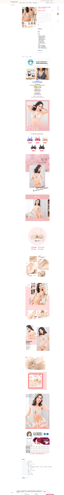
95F (38, 20)
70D (38, 15)
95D (49, 15)
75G (45, 20)
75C (41, 13)
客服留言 (36, 493)
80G (48, 20)
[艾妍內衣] (14, 2)
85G (50, 20)
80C (43, 13)
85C (45, 13)
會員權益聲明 (36, 494)
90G (38, 22)
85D (45, 15)
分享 (39, 52)
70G (43, 20)
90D (47, 15)
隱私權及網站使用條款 (27, 494)
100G (43, 22)
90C (47, 13)
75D (41, 15)
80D (43, 15)
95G (41, 22)
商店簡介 (26, 493)
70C (38, 13)
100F (41, 20)
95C (49, 13)
